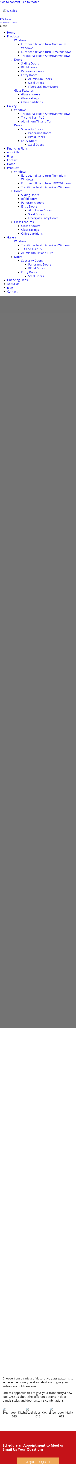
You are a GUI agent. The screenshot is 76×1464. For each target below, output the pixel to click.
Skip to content (10, 2)
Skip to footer (30, 2)
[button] (71, 10)
